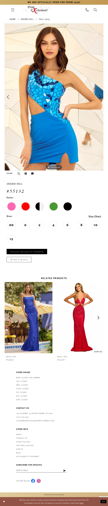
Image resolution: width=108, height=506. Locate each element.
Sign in (19, 449)
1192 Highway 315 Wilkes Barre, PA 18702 (34, 413)
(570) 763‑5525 (22, 417)
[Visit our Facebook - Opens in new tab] (33, 481)
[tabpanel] (54, 97)
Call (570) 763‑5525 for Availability (27, 252)
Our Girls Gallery (25, 446)
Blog (18, 453)
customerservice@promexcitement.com (35, 421)
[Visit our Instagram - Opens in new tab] (39, 481)
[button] (13, 9)
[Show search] (95, 9)
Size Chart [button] (95, 216)
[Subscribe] (64, 470)
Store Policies (23, 442)
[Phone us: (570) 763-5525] (87, 9)
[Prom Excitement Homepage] (37, 9)
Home (13, 19)
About (19, 435)
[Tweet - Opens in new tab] (18, 173)
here (82, 503)
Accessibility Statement (27, 457)
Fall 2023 (44, 19)
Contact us (21, 438)
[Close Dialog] (4, 501)
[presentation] (28, 317)
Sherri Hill (27, 19)
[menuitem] (13, 9)
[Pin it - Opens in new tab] (25, 173)
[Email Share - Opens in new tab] (32, 173)
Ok (103, 501)
